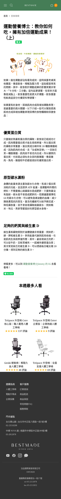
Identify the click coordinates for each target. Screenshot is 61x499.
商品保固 (24, 399)
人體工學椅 (11, 389)
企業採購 (10, 399)
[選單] (5, 5)
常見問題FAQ (26, 404)
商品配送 (24, 394)
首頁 (6, 15)
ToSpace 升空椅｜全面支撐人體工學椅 (45, 364)
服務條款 (24, 409)
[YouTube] (8, 456)
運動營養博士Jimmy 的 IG (37, 264)
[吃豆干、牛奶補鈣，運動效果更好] (30, 76)
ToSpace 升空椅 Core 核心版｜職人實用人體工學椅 (16, 324)
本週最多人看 (30, 285)
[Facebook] (14, 456)
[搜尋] (11, 5)
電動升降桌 (11, 394)
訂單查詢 (24, 389)
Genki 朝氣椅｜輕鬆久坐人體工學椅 (16, 364)
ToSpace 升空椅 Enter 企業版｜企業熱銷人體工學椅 (45, 324)
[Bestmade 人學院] (30, 5)
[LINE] (26, 456)
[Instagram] (20, 456)
